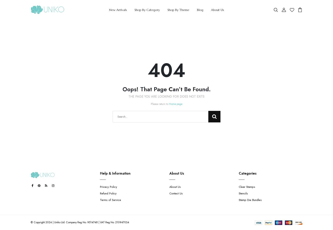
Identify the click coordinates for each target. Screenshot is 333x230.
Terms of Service (110, 200)
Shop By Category (147, 10)
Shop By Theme (178, 10)
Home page (175, 104)
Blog (200, 10)
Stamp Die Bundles (250, 200)
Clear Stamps (247, 187)
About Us (217, 10)
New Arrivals (118, 10)
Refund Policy (108, 193)
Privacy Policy (108, 187)
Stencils (243, 193)
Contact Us (176, 193)
